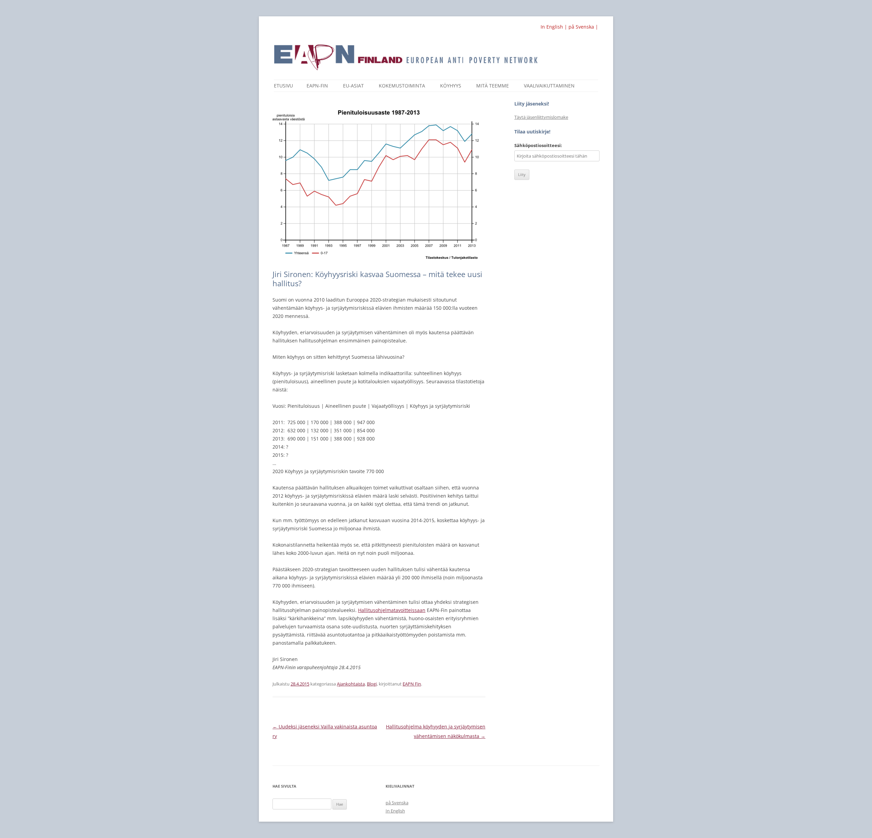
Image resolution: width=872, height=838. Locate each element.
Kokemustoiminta (402, 85)
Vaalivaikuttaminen (549, 85)
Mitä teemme (492, 85)
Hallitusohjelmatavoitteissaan (391, 610)
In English (395, 811)
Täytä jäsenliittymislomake (541, 117)
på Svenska (397, 803)
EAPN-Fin (317, 85)
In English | (555, 26)
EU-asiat (353, 85)
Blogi (372, 684)
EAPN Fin (412, 684)
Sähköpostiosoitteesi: (538, 145)
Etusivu (283, 85)
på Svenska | (583, 26)
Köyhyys (450, 85)
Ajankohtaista (351, 684)
